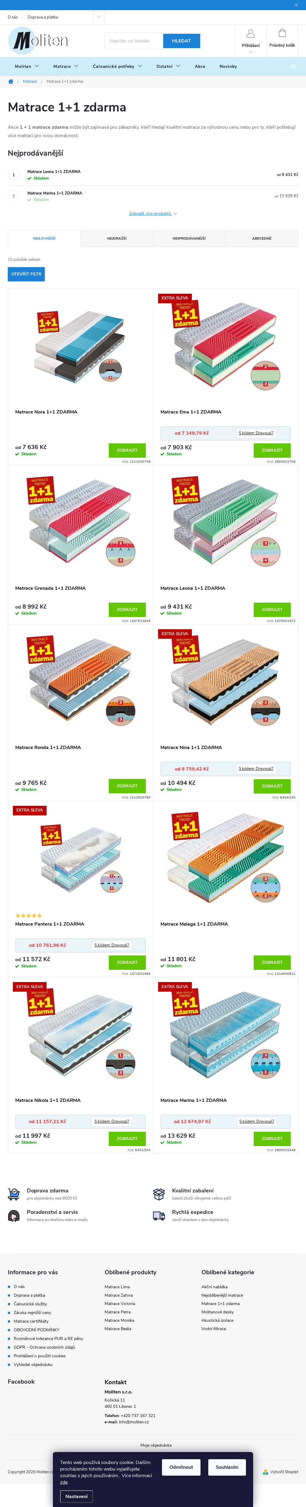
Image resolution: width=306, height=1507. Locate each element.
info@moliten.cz (134, 1422)
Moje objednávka (156, 1445)
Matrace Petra (118, 1312)
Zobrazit (127, 450)
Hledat (181, 41)
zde (64, 1482)
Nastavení (76, 1496)
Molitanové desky (217, 1312)
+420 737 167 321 (138, 1416)
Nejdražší (116, 238)
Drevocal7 (256, 433)
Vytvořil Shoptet (284, 1472)
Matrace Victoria (120, 1304)
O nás (13, 17)
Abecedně (261, 238)
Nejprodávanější (189, 238)
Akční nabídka (214, 1287)
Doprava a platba (43, 17)
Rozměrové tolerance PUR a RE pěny (48, 1338)
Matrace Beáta (118, 1329)
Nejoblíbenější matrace (222, 1295)
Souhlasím (227, 1467)
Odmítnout (181, 1467)
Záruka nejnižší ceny (32, 1312)
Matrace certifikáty (31, 1321)
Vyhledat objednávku (33, 1364)
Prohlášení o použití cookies (40, 1356)
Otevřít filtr (26, 274)
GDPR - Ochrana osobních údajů (44, 1347)
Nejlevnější (44, 238)
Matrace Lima (117, 1287)
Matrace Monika (119, 1320)
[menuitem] (27, 66)
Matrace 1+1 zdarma (220, 1304)
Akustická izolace (217, 1320)
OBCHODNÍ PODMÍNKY (36, 1330)
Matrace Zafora (119, 1295)
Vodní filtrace (213, 1329)
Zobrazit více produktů (150, 213)
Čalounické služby (30, 1304)
